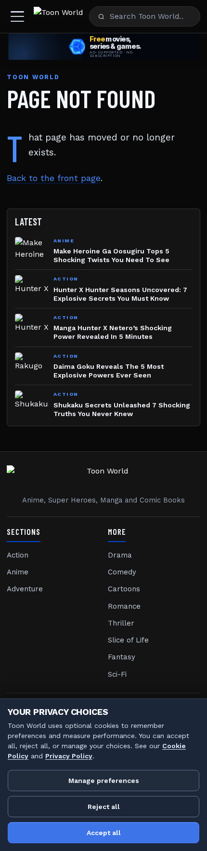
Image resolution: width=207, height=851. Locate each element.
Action (17, 555)
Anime (17, 572)
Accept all (104, 833)
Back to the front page (54, 178)
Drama (120, 555)
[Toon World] (58, 16)
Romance (124, 606)
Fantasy (121, 657)
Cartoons (124, 589)
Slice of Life (128, 640)
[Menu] (17, 16)
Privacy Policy (68, 756)
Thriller (121, 623)
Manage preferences (103, 780)
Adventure (25, 589)
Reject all (104, 806)
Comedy (122, 572)
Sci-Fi (117, 674)
